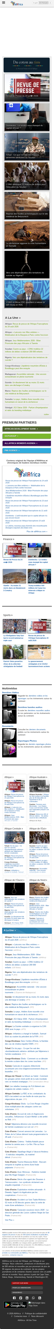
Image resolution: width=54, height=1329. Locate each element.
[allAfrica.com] (27, 473)
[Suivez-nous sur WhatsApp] (33, 1298)
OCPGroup (10, 436)
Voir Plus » (9, 1220)
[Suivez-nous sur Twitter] (21, 1298)
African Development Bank (20, 429)
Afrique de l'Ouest (13, 880)
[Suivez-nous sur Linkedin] (27, 1298)
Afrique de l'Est (37, 828)
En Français (44, 3)
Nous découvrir (37, 1316)
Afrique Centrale (12, 828)
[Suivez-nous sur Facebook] (14, 1298)
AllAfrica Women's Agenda (20, 443)
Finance (7, 539)
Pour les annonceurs (22, 1288)
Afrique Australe (37, 777)
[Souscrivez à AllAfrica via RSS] (40, 1298)
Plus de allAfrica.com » (37, 531)
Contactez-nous (20, 1316)
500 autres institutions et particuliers (35, 1234)
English (35, 3)
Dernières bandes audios (30, 707)
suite (46, 414)
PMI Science (11, 450)
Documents (7, 726)
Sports (7, 615)
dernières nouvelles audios (39, 710)
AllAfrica (17, 3)
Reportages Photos (27, 741)
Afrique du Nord (37, 880)
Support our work (20, 1283)
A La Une (11, 317)
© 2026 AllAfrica (14, 1313)
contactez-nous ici (16, 1255)
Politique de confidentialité (36, 1313)
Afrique (8, 777)
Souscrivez (17, 1292)
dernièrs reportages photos (40, 744)
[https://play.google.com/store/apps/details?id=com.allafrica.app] (15, 1305)
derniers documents (37, 729)
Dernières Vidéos (10, 692)
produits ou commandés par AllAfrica (15, 1253)
